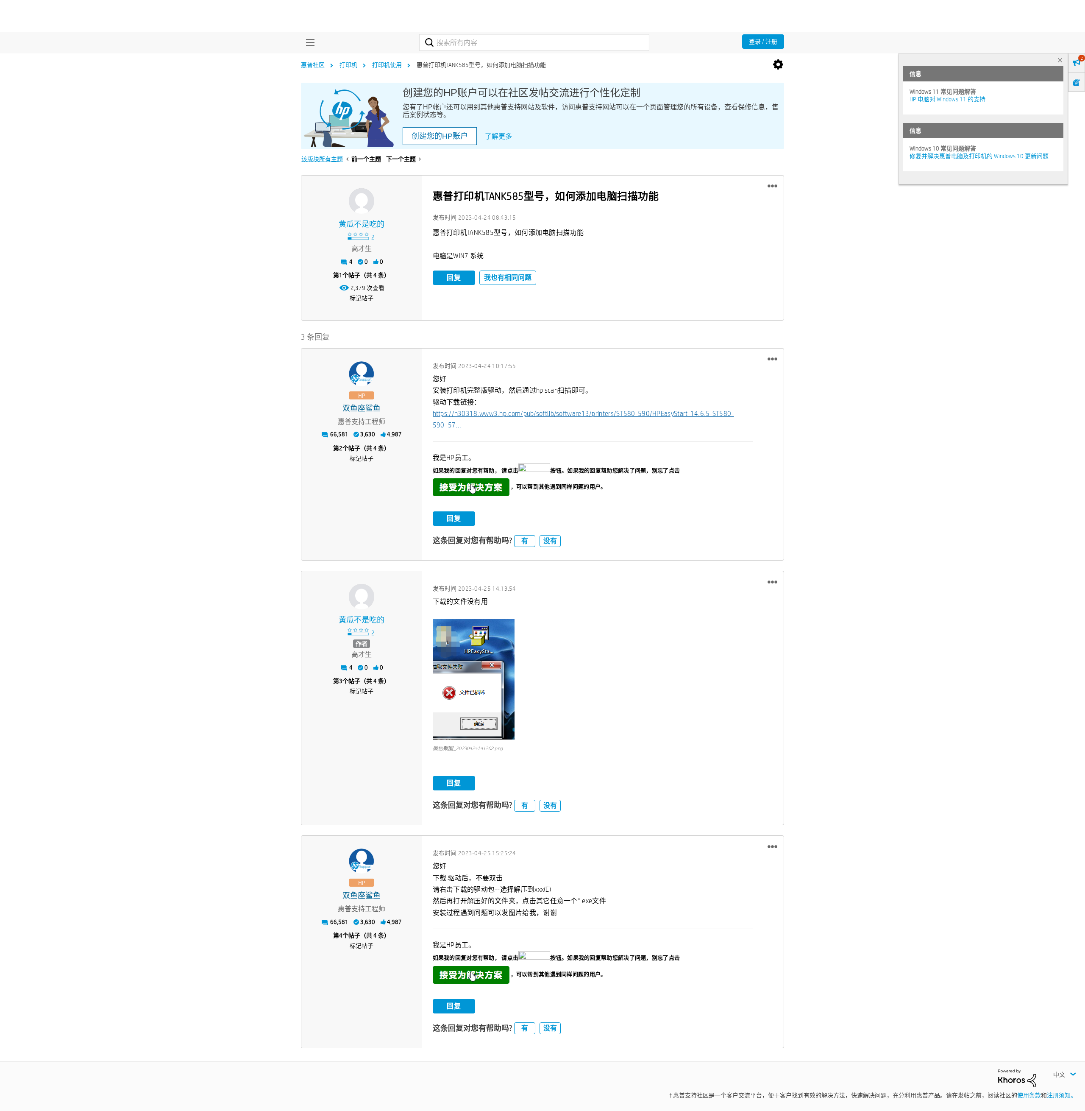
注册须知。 (1062, 1095)
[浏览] (308, 42)
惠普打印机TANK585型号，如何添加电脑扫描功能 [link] (481, 65)
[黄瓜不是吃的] (361, 201)
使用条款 (1029, 1095)
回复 (454, 277)
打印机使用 (387, 65)
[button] (772, 186)
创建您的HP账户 (440, 136)
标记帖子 (361, 298)
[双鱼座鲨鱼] (361, 374)
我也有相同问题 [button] (507, 277)
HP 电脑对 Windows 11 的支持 (947, 99)
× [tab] (1060, 60)
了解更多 (498, 136)
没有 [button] (550, 540)
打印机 (348, 65)
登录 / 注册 (763, 41)
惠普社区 (313, 65)
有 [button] (524, 540)
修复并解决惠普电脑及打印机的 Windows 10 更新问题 (979, 156)
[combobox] (534, 42)
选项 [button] (778, 65)
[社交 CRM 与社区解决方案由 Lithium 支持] (1017, 1077)
